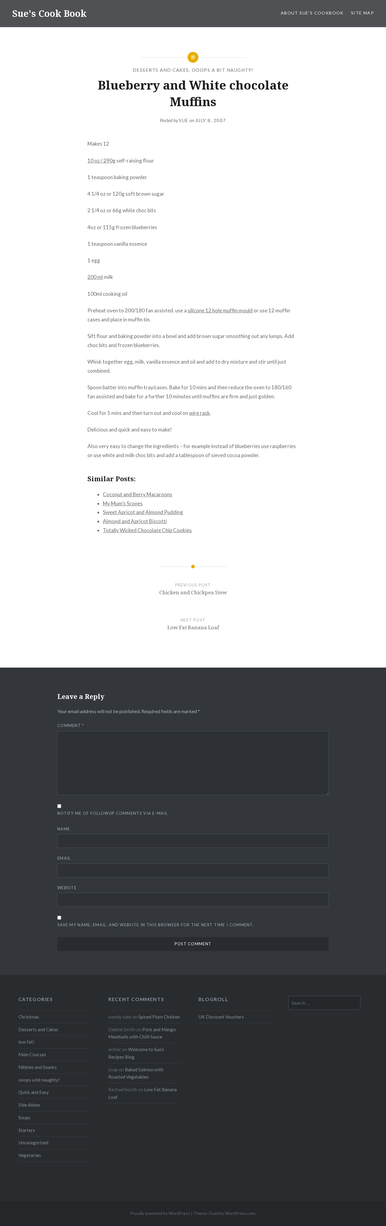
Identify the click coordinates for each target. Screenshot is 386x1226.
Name (63, 828)
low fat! (26, 1041)
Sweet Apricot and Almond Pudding (143, 512)
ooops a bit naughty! (223, 70)
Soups (24, 1117)
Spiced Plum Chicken (159, 1016)
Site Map (362, 12)
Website (67, 887)
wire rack (199, 413)
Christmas (28, 1016)
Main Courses (32, 1054)
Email (64, 858)
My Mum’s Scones (123, 503)
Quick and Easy (33, 1092)
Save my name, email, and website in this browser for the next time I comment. (155, 924)
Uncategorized (33, 1142)
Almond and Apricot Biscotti (135, 521)
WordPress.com (240, 1213)
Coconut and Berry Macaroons (137, 494)
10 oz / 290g (101, 160)
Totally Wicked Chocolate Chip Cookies (147, 530)
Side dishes (29, 1105)
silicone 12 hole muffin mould (220, 310)
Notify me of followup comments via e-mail (112, 813)
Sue (183, 120)
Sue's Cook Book (49, 13)
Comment (70, 725)
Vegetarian (29, 1155)
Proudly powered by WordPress (160, 1213)
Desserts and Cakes (161, 70)
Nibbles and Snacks (37, 1067)
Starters (26, 1130)
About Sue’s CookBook (312, 12)
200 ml (95, 277)
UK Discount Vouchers (221, 1016)
